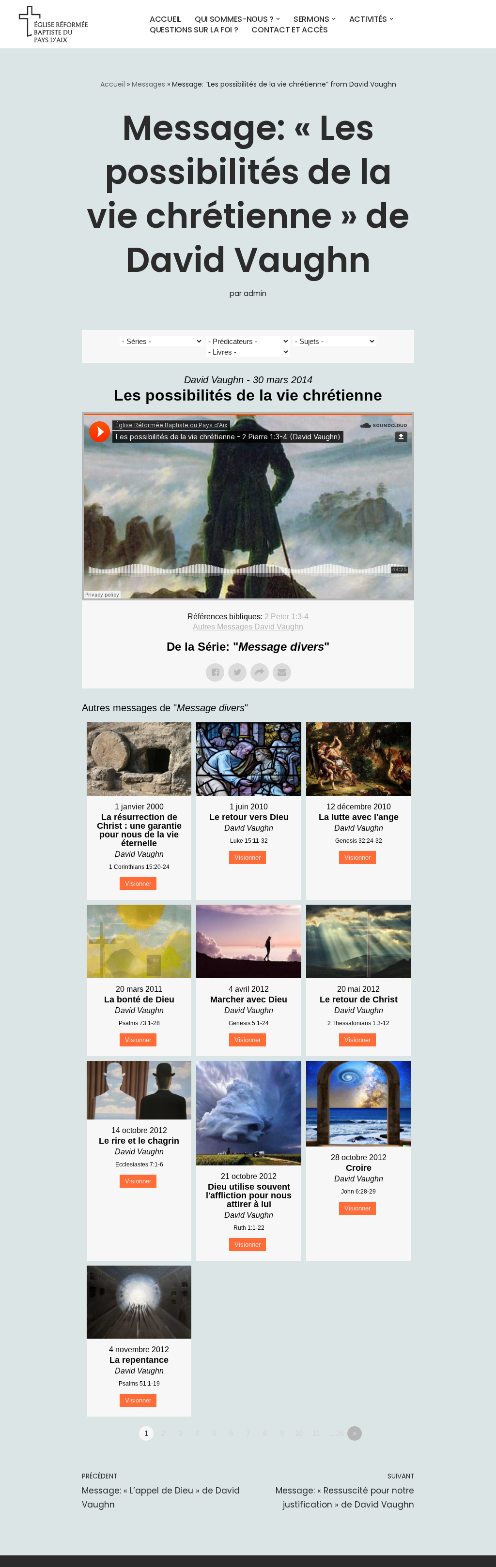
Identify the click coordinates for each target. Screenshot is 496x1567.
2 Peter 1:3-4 (286, 616)
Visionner (138, 883)
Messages (148, 84)
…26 (336, 1433)
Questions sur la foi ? (194, 29)
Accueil (165, 19)
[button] (278, 19)
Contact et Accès (289, 29)
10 (299, 1433)
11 (316, 1433)
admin (255, 293)
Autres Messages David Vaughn (248, 627)
